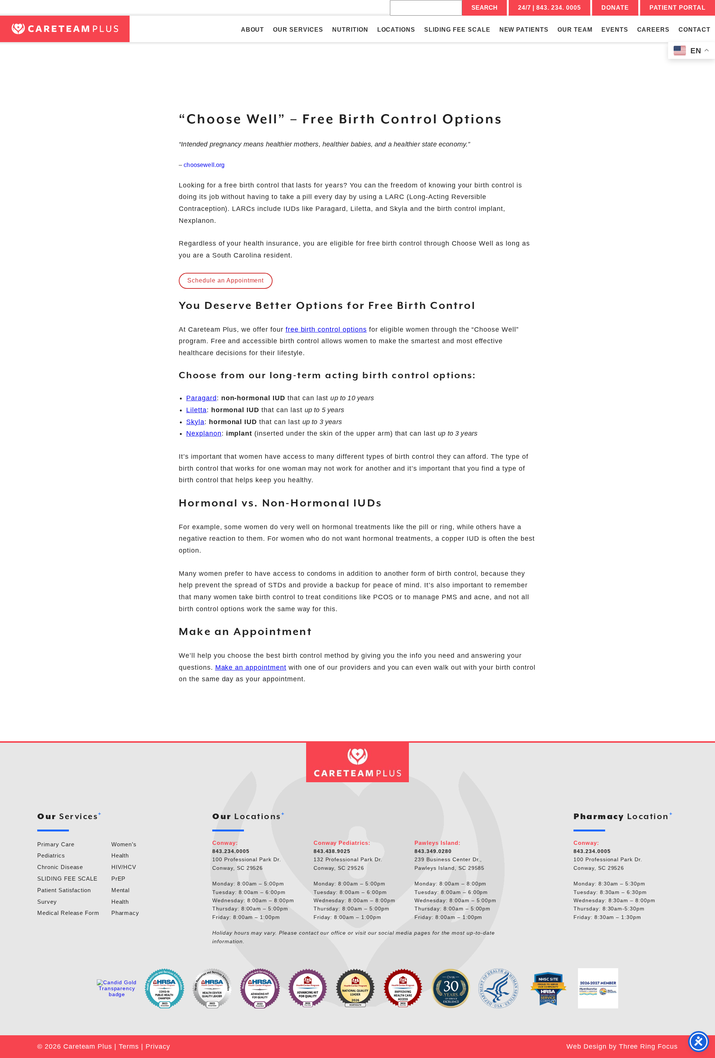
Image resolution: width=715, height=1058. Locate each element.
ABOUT (252, 29)
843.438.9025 (332, 851)
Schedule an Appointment (225, 280)
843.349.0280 (433, 851)
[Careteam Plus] (64, 29)
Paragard (201, 398)
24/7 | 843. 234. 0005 (549, 7)
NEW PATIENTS (524, 29)
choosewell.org (204, 165)
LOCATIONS (396, 29)
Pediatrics (51, 855)
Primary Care (55, 844)
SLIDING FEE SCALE (457, 29)
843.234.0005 (231, 851)
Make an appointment (250, 667)
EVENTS (614, 29)
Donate (615, 7)
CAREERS (653, 29)
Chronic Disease (60, 867)
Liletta (196, 410)
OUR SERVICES (298, 29)
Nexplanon (204, 433)
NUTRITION (350, 29)
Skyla (195, 422)
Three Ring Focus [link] (648, 1046)
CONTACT (695, 29)
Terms (129, 1046)
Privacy (158, 1046)
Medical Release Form (68, 913)
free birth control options (326, 329)
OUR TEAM (574, 29)
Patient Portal (677, 7)
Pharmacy (125, 913)
